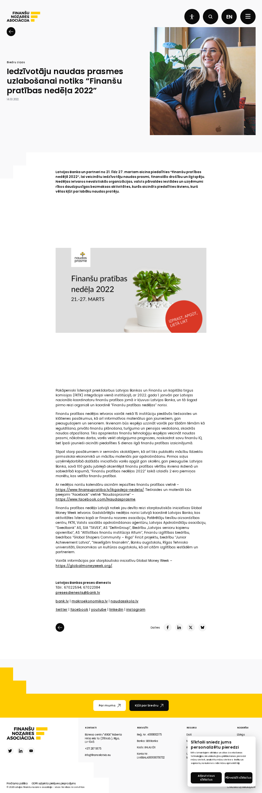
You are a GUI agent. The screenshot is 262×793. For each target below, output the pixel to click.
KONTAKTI (90, 727)
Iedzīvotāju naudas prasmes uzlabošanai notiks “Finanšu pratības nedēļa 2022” (65, 81)
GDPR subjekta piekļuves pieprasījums (54, 783)
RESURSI (191, 727)
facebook (79, 609)
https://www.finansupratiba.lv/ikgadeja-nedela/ (100, 489)
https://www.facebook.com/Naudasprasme (95, 499)
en (229, 16)
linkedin (116, 609)
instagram (135, 609)
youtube (98, 609)
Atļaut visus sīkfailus (206, 778)
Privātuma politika (17, 783)
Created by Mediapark (241, 787)
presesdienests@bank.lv (78, 592)
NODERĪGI (242, 727)
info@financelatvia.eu (98, 755)
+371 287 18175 (93, 749)
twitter (61, 609)
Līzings (241, 734)
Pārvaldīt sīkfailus (238, 778)
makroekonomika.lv (90, 601)
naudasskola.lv (124, 601)
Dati (189, 734)
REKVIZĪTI (142, 727)
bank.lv (62, 601)
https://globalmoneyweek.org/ (84, 565)
